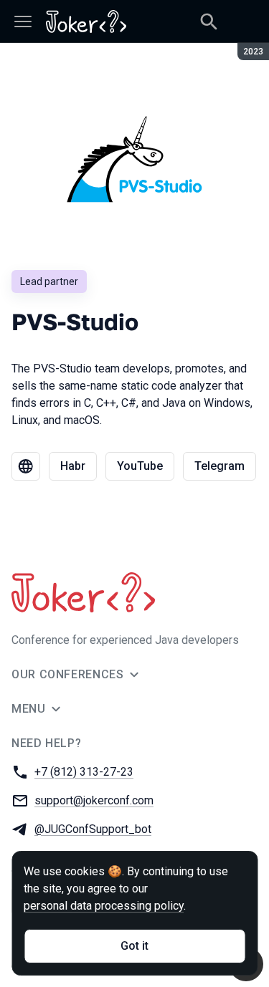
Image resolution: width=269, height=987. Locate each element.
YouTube (140, 466)
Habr (72, 466)
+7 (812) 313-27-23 (83, 772)
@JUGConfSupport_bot (92, 829)
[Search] (208, 21)
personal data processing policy (104, 906)
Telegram (219, 466)
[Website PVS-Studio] (25, 466)
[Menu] (23, 21)
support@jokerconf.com (94, 800)
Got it (134, 946)
